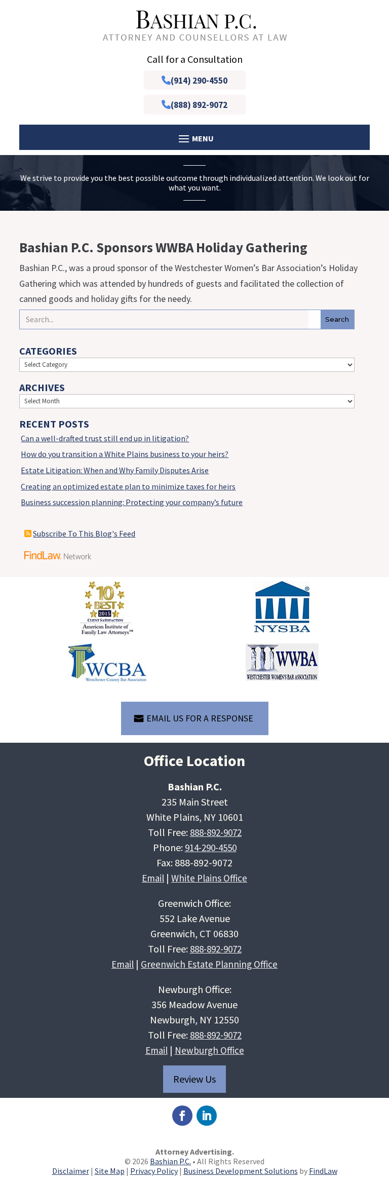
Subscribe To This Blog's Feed (84, 533)
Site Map (110, 1171)
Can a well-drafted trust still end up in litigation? (105, 438)
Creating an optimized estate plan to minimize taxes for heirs (128, 486)
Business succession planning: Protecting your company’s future (132, 502)
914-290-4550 (211, 848)
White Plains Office (209, 878)
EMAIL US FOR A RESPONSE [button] (199, 718)
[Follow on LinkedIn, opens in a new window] (207, 1115)
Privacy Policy (154, 1171)
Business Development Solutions (240, 1171)
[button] (379, 1110)
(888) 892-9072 (199, 104)
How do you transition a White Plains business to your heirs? (124, 454)
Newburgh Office (209, 1050)
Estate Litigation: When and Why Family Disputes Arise (115, 470)
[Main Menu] (194, 137)
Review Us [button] (194, 1079)
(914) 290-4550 (199, 80)
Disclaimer (70, 1171)
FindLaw (323, 1171)
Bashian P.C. (170, 1161)
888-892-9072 (216, 832)
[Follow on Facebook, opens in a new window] (182, 1115)
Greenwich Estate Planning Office (209, 964)
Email (153, 878)
